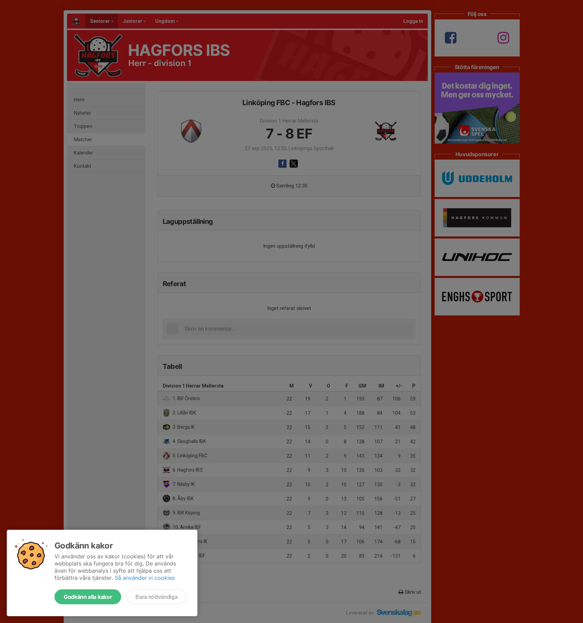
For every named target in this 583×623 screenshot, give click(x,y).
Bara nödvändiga (156, 596)
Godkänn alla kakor (88, 596)
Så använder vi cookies (145, 577)
